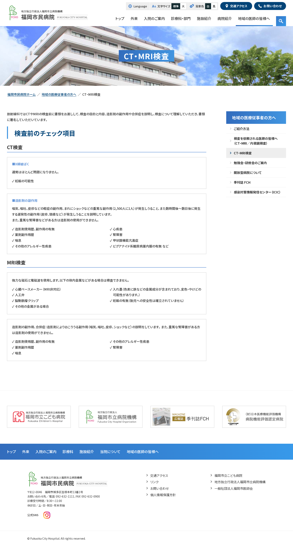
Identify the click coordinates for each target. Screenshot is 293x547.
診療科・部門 (181, 18)
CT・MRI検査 (243, 153)
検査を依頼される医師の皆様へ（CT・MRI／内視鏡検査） (256, 141)
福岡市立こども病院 (228, 475)
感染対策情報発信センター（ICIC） (257, 192)
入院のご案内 (154, 18)
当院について (110, 451)
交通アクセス (159, 475)
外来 (134, 18)
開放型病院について (248, 172)
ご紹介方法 (241, 128)
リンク (154, 482)
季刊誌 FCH (242, 182)
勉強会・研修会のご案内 (250, 162)
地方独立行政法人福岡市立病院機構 (239, 482)
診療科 (68, 451)
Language (140, 6)
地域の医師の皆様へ (254, 18)
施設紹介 (204, 18)
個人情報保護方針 (163, 495)
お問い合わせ (159, 488)
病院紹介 (224, 18)
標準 (176, 6)
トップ (119, 18)
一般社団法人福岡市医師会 (233, 488)
